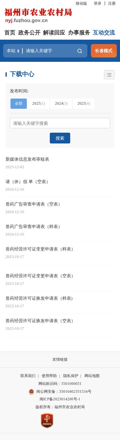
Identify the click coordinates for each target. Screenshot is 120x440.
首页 (9, 32)
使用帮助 (49, 376)
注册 (112, 3)
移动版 (81, 3)
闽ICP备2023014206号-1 (60, 399)
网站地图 (92, 376)
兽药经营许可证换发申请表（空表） (40, 320)
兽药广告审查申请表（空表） (34, 203)
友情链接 (60, 359)
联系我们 (28, 376)
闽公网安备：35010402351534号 (63, 391)
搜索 (60, 138)
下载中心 (22, 74)
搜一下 (80, 51)
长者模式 (103, 50)
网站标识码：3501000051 (60, 383)
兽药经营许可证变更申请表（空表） (40, 275)
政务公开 (29, 32)
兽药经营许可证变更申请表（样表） (40, 248)
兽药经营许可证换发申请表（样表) (39, 298)
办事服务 (79, 32)
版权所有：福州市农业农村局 (60, 407)
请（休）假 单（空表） (28, 181)
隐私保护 (70, 376)
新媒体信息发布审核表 (27, 159)
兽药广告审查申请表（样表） (34, 226)
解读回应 (54, 32)
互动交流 (104, 32)
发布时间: (19, 90)
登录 (97, 3)
